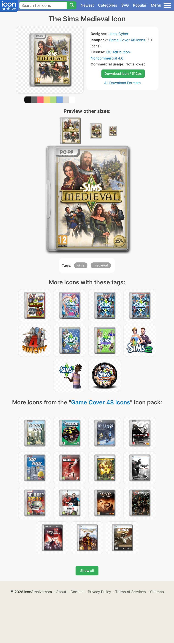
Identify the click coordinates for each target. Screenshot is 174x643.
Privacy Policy (99, 592)
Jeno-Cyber (118, 34)
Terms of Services (130, 592)
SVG (125, 5)
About (61, 592)
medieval (101, 265)
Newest (87, 5)
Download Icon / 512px (123, 73)
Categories (107, 5)
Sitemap (157, 592)
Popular (139, 5)
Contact (77, 592)
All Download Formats (122, 83)
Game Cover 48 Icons (127, 40)
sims (80, 265)
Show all (87, 570)
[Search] (71, 5)
